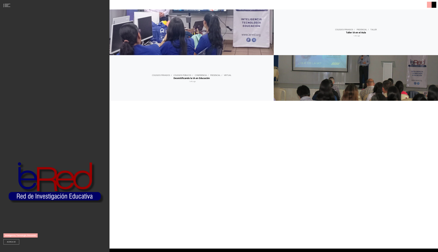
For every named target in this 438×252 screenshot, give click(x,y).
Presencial (362, 29)
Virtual (227, 75)
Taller (373, 29)
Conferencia (201, 75)
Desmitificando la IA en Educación (191, 78)
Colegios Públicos (182, 75)
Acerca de (11, 242)
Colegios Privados (344, 29)
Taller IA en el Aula (356, 32)
